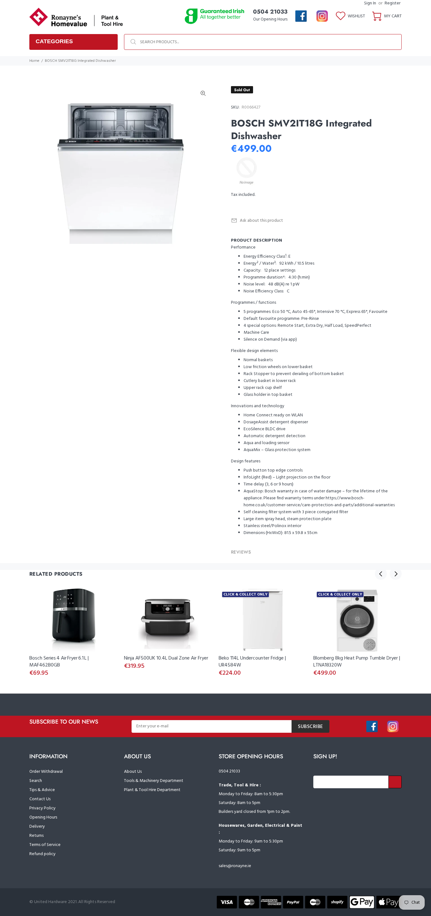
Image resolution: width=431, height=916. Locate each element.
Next (396, 574)
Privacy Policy (42, 808)
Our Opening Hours (270, 19)
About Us (133, 771)
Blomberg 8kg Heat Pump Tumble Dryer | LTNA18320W (356, 661)
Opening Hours (43, 817)
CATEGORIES (54, 41)
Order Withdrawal (46, 771)
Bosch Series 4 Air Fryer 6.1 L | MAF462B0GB (59, 661)
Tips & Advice (42, 790)
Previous (381, 574)
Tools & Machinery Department (153, 780)
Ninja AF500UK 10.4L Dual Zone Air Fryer (166, 658)
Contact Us (39, 799)
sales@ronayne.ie (235, 866)
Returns (36, 835)
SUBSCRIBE (310, 727)
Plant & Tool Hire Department (152, 790)
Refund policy (42, 854)
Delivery (37, 826)
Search (35, 780)
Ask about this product (261, 220)
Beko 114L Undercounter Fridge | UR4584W (252, 661)
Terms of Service (45, 844)
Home (34, 61)
